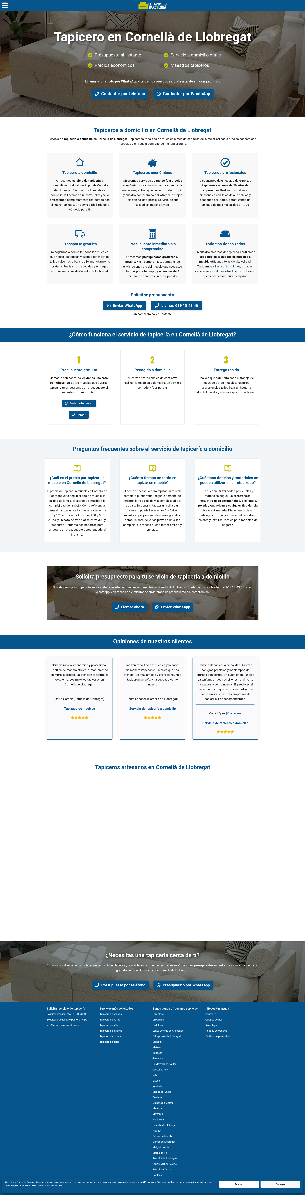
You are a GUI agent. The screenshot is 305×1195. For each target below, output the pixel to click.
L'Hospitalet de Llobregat (166, 1036)
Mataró (156, 1047)
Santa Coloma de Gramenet (167, 1030)
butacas (247, 266)
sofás (225, 266)
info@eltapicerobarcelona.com (64, 1025)
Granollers (158, 1058)
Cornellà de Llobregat (164, 1125)
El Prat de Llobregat (163, 1141)
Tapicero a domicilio (111, 1014)
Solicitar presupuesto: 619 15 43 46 (67, 1014)
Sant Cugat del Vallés (164, 1163)
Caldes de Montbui (162, 1136)
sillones (235, 266)
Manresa (157, 1108)
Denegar (280, 1184)
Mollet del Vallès (162, 1091)
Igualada (157, 1086)
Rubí (154, 1075)
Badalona (157, 1025)
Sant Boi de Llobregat (164, 1158)
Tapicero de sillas (109, 1025)
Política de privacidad (217, 1036)
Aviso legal (211, 1025)
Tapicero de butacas (111, 1036)
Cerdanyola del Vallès (164, 1064)
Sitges (156, 1080)
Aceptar (239, 1184)
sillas (216, 266)
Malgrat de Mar (161, 1147)
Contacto (210, 1014)
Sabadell (157, 1041)
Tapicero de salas (109, 1041)
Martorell (157, 1114)
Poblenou (157, 1175)
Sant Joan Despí (161, 1169)
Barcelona (158, 1014)
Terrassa (157, 1052)
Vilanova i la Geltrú (162, 1102)
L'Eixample (158, 1019)
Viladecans (234, 713)
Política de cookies (216, 1030)
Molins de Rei (159, 1152)
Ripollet (156, 1130)
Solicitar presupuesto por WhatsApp (67, 1019)
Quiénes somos (213, 1019)
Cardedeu (157, 1097)
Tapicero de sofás (110, 1019)
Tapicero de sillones (111, 1030)
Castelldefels (160, 1069)
